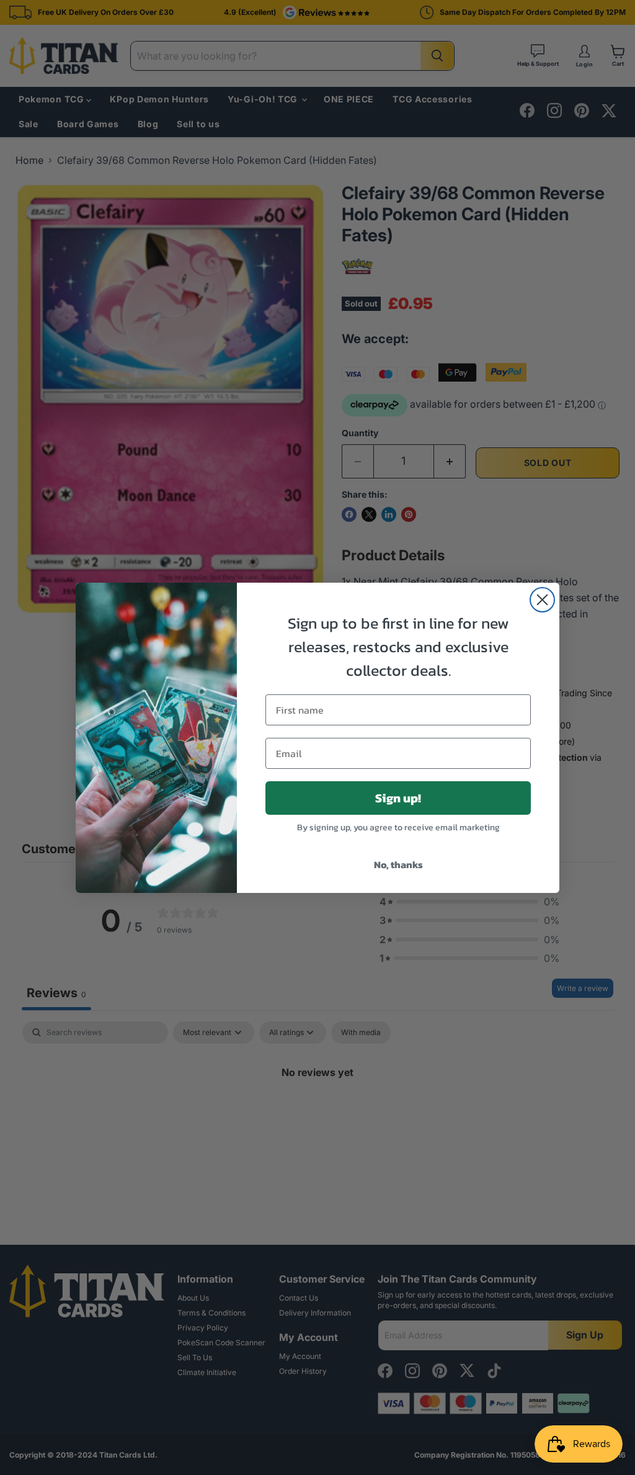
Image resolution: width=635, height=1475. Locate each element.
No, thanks (398, 864)
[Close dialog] (542, 600)
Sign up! (398, 798)
